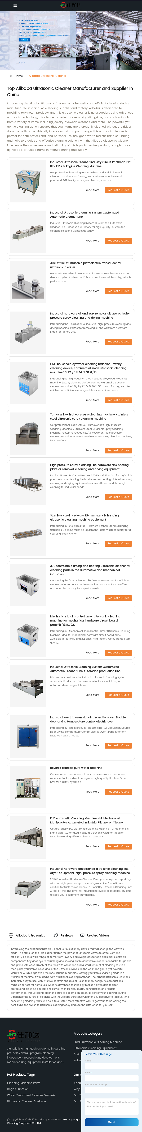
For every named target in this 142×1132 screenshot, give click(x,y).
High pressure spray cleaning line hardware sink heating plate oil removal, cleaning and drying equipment (89, 467)
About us (80, 1083)
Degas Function (18, 1089)
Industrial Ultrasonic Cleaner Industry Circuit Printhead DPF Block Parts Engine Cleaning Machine (90, 164)
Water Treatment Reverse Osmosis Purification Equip (31, 1095)
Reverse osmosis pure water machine (76, 768)
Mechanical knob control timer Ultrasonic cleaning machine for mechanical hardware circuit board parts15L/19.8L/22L (85, 620)
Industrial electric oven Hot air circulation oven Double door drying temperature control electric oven (88, 719)
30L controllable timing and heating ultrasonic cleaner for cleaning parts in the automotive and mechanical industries (90, 570)
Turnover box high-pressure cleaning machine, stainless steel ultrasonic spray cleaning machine (89, 416)
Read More (92, 190)
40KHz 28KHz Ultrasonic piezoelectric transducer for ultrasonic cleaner (85, 265)
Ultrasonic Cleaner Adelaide (26, 1101)
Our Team (80, 1095)
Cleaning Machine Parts (23, 1083)
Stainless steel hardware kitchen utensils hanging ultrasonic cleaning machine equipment (84, 517)
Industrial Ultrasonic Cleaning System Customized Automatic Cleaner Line (84, 214)
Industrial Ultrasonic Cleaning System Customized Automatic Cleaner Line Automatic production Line (85, 669)
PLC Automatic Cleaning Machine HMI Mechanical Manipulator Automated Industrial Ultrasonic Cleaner (87, 820)
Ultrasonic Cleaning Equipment (95, 1048)
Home (19, 76)
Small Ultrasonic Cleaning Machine (98, 1042)
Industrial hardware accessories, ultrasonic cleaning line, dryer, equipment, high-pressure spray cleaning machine (90, 871)
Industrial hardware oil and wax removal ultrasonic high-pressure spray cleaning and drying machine (90, 315)
